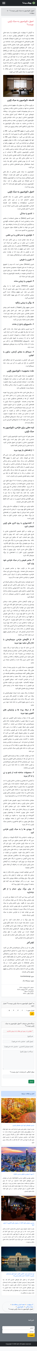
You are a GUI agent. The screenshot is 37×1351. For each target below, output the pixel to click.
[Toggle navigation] (3, 3)
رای (32, 1013)
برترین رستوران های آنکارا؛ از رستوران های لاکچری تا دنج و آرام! (18, 1224)
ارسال (31, 1081)
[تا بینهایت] (29, 3)
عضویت (31, 1335)
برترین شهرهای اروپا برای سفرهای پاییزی (23, 1125)
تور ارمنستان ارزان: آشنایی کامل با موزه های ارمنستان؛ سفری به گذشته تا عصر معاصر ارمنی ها (20, 1275)
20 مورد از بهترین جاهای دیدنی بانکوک (23, 1174)
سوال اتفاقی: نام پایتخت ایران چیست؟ (22, 1072)
